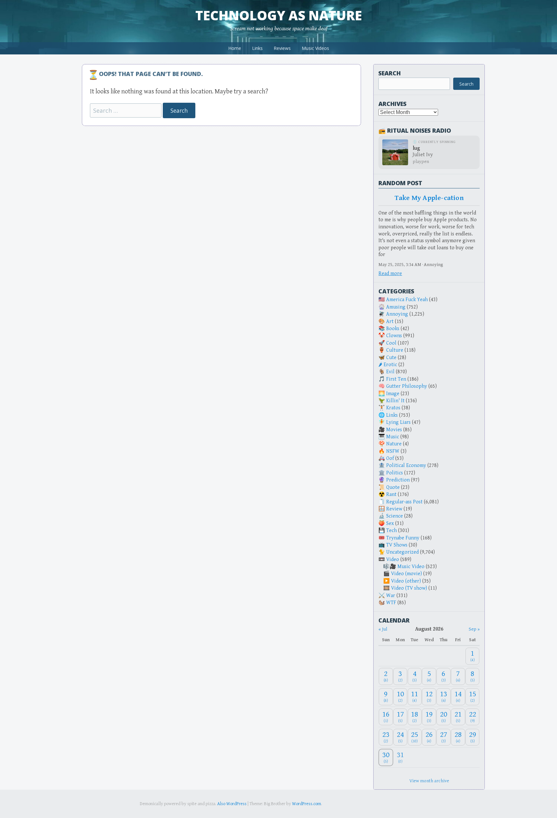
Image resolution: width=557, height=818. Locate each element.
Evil (390, 372)
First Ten (396, 379)
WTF (391, 603)
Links (257, 48)
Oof (390, 458)
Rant (391, 494)
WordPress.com (306, 803)
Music (392, 437)
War (390, 596)
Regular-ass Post (404, 502)
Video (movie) (406, 574)
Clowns (394, 336)
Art (390, 322)
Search (389, 73)
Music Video (411, 567)
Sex (390, 523)
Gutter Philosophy (406, 386)
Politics (394, 473)
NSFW (392, 451)
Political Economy (406, 465)
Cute (391, 358)
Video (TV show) (409, 588)
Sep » (474, 629)
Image (392, 394)
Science (394, 516)
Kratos (393, 408)
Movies (394, 430)
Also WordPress (232, 803)
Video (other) (406, 581)
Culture (394, 350)
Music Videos (315, 48)
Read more (390, 274)
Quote (393, 487)
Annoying (397, 314)
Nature (394, 444)
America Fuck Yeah (407, 300)
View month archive (429, 781)
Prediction (398, 480)
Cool (391, 343)
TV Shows (396, 545)
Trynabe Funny (402, 538)
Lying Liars (398, 422)
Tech (391, 531)
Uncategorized (402, 552)
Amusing (396, 307)
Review (394, 509)
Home (234, 48)
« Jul (382, 629)
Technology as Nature (278, 15)
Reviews (282, 48)
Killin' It (395, 401)
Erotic (390, 365)
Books (392, 329)
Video (392, 559)
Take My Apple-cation (429, 198)
